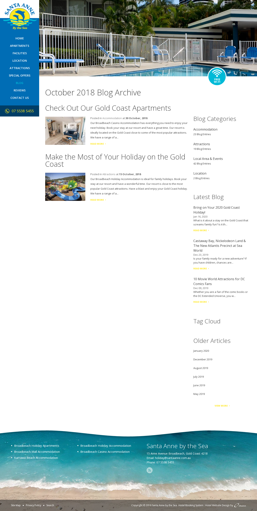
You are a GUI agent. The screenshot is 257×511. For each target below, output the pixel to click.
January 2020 (201, 351)
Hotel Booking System (190, 505)
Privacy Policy (33, 505)
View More (221, 405)
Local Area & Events (208, 158)
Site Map (16, 505)
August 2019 (200, 368)
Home (19, 38)
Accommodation (112, 118)
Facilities (20, 53)
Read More (97, 143)
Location (19, 60)
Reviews (19, 90)
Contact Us (19, 98)
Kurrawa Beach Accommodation (36, 458)
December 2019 (202, 359)
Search (50, 505)
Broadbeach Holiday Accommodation (105, 446)
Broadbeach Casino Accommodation (105, 452)
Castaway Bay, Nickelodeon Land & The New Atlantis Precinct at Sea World (219, 246)
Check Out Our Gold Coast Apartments (108, 108)
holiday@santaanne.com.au (173, 458)
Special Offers (19, 75)
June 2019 (199, 385)
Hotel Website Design (217, 505)
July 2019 (198, 376)
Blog (19, 83)
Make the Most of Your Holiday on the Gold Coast (115, 160)
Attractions (20, 68)
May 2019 (199, 394)
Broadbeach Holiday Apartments (36, 446)
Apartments (19, 46)
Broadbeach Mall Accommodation (37, 452)
